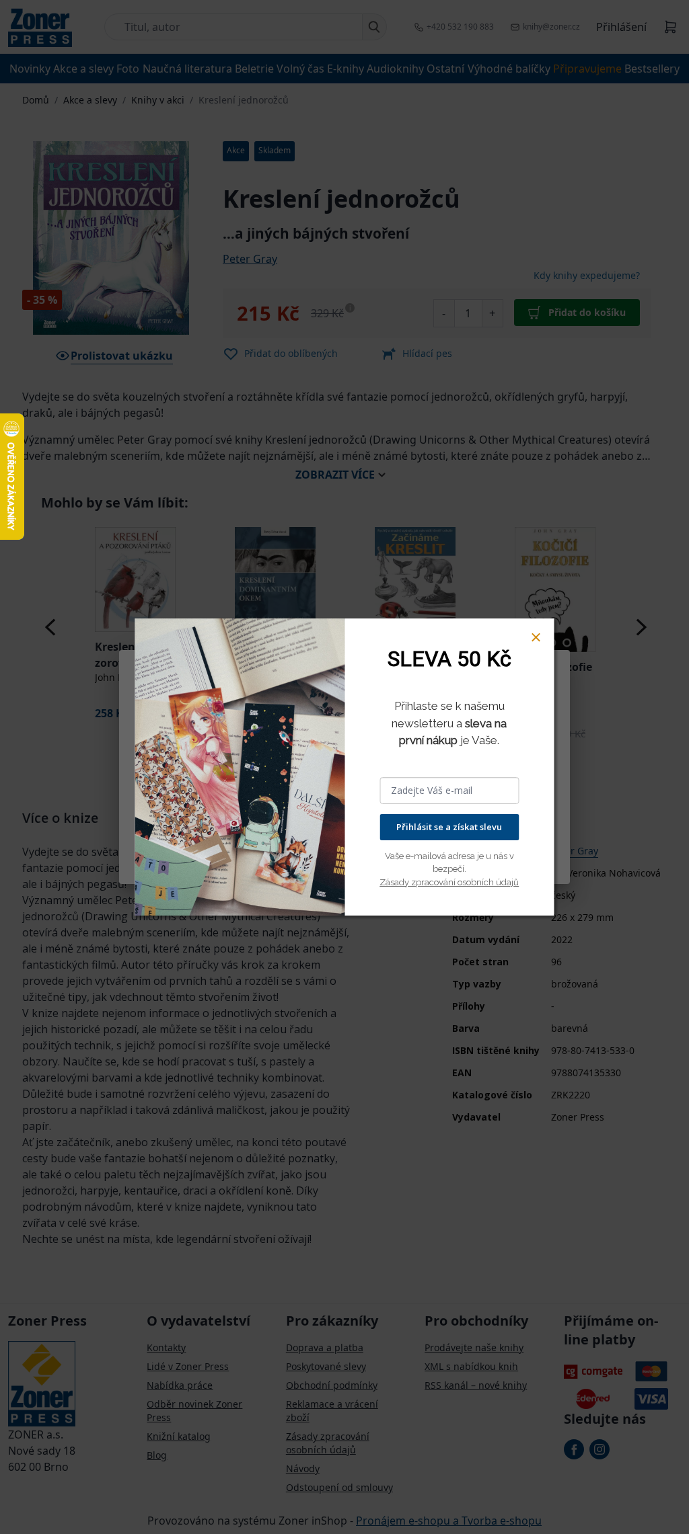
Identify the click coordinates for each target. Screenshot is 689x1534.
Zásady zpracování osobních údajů (449, 882)
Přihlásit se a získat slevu (449, 827)
